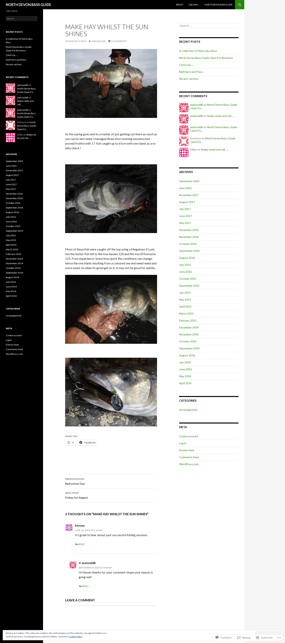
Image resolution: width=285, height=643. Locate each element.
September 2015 (189, 285)
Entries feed (186, 450)
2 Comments (118, 41)
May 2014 (185, 376)
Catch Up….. (186, 64)
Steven (80, 525)
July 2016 (185, 264)
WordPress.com (189, 464)
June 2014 (185, 369)
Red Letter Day (75, 481)
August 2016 (187, 257)
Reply (81, 544)
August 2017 (187, 202)
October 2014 (187, 341)
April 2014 (185, 383)
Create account (188, 436)
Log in (182, 443)
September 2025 (189, 181)
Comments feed (189, 457)
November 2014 (189, 334)
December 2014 (189, 327)
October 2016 (187, 243)
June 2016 (185, 271)
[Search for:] (208, 25)
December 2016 (189, 229)
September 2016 (189, 250)
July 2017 (185, 209)
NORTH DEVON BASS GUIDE (28, 5)
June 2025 (185, 188)
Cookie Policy (75, 636)
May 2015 (185, 299)
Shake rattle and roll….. (220, 115)
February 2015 (188, 320)
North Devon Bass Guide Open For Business (206, 57)
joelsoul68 (98, 41)
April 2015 (185, 306)
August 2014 (187, 355)
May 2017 (185, 223)
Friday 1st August (76, 495)
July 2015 (185, 292)
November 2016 (189, 236)
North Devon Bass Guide (218, 4)
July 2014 (185, 362)
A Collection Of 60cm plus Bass (198, 50)
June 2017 (185, 216)
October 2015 (187, 278)
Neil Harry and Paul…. (191, 71)
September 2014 (189, 348)
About (180, 4)
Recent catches (188, 78)
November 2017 (189, 195)
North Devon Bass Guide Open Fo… (26, 126)
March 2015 (186, 313)
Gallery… (194, 4)
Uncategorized (188, 409)
